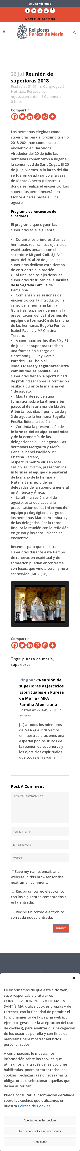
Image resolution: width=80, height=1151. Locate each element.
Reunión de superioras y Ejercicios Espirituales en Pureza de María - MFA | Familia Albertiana (41, 692)
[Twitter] (22, 116)
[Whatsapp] (45, 116)
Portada (34, 91)
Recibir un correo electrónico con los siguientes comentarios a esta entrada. (39, 897)
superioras (21, 664)
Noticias (18, 91)
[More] (52, 116)
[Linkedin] (29, 116)
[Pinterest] (37, 116)
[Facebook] (14, 116)
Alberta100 (32, 19)
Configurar (40, 1141)
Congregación (55, 86)
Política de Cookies (34, 1106)
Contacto (48, 19)
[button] (74, 978)
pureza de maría (37, 659)
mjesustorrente (24, 96)
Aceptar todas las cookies (40, 1120)
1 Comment (51, 96)
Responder (25, 715)
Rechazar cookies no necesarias (40, 1131)
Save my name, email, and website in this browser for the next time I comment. (37, 877)
